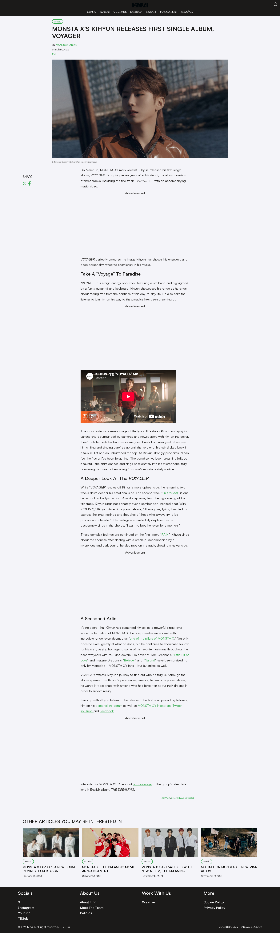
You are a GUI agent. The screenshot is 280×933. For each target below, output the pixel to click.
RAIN (165, 534)
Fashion (136, 12)
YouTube (87, 711)
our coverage (142, 784)
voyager (189, 797)
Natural (150, 660)
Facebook (107, 711)
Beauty (151, 12)
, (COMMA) (170, 493)
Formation (168, 12)
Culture (120, 12)
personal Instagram (109, 706)
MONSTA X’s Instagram (154, 706)
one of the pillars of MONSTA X (152, 638)
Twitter (177, 706)
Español (187, 12)
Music (91, 12)
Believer (129, 660)
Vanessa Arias (66, 44)
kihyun (166, 797)
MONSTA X (177, 797)
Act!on (105, 12)
